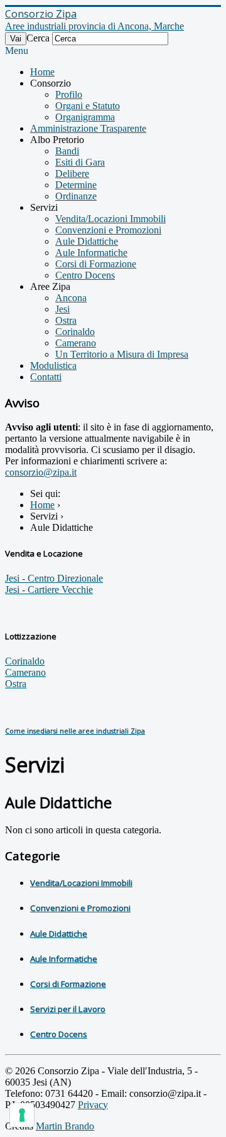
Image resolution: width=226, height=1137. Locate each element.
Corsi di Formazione (95, 264)
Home (42, 72)
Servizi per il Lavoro (67, 1009)
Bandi (67, 151)
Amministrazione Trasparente (88, 128)
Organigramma (85, 117)
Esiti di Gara (80, 162)
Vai (15, 38)
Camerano (75, 343)
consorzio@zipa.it (41, 472)
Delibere (72, 173)
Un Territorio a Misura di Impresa (121, 354)
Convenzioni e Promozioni (108, 230)
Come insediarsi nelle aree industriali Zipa (75, 731)
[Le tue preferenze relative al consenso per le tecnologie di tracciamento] (22, 1115)
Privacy (93, 1104)
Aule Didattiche (86, 241)
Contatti (46, 376)
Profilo (68, 94)
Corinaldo (75, 331)
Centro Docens (85, 275)
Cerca (38, 38)
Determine (76, 184)
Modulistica (53, 365)
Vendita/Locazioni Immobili (110, 218)
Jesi (62, 309)
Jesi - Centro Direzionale (54, 578)
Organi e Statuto (87, 105)
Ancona (71, 297)
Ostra (66, 320)
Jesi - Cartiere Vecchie (49, 589)
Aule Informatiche (91, 252)
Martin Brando (65, 1126)
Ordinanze (76, 196)
